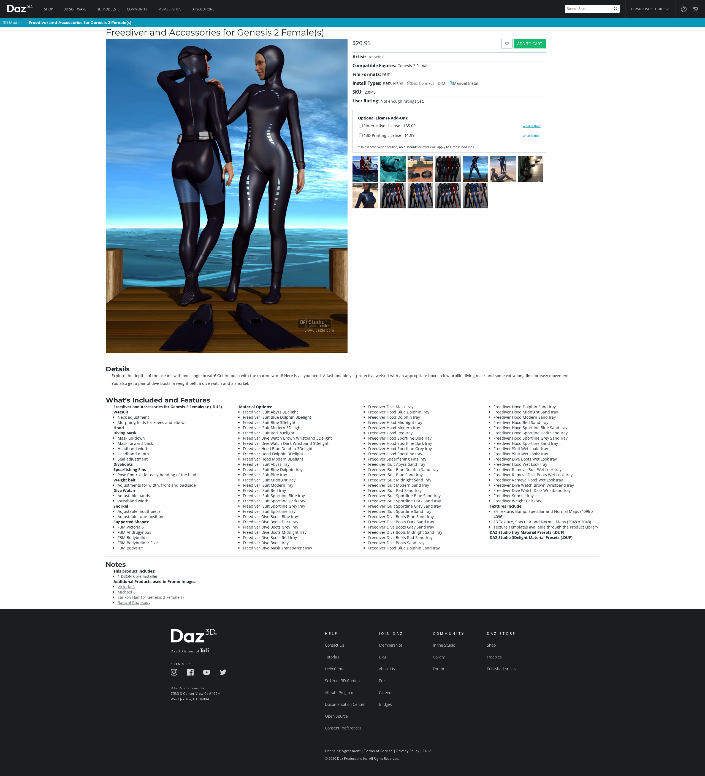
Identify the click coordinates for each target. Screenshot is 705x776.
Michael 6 (126, 592)
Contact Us (334, 645)
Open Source (336, 716)
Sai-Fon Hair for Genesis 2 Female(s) (151, 597)
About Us (387, 668)
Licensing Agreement (342, 750)
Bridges (385, 704)
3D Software (75, 9)
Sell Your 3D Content (343, 680)
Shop (48, 9)
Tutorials (332, 657)
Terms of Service (378, 750)
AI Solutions (203, 9)
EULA (427, 750)
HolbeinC (375, 56)
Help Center (335, 668)
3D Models (106, 9)
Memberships (169, 9)
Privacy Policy (407, 750)
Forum (438, 668)
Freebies (494, 657)
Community (137, 9)
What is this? (532, 126)
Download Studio (647, 9)
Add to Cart (529, 43)
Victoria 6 (126, 586)
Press (384, 680)
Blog (382, 657)
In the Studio (444, 645)
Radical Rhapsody (134, 602)
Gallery (438, 657)
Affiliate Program (339, 692)
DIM (441, 83)
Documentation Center (345, 704)
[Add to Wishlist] (507, 43)
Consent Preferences (343, 728)
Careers (385, 692)
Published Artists (501, 668)
